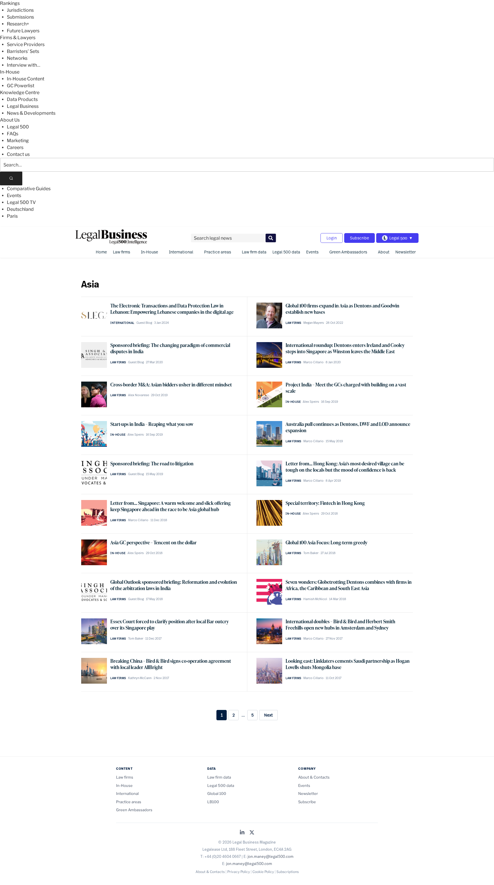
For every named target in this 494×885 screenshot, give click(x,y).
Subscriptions (287, 872)
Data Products (22, 99)
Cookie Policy (263, 872)
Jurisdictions (20, 10)
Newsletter (405, 252)
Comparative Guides (29, 188)
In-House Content (25, 79)
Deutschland (20, 209)
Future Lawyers (23, 30)
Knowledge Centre (19, 92)
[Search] (11, 178)
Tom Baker (310, 553)
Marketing (18, 140)
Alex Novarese (138, 395)
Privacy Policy (238, 872)
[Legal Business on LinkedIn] (242, 833)
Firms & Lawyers (17, 37)
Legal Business (23, 106)
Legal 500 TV (21, 202)
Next (268, 715)
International (181, 252)
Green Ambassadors (348, 252)
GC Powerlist (20, 85)
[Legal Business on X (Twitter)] (251, 833)
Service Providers (26, 44)
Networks (17, 58)
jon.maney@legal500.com (271, 856)
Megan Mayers (313, 323)
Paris (12, 216)
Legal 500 (18, 127)
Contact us (18, 154)
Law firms (121, 252)
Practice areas (217, 252)
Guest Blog (144, 323)
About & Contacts (314, 777)
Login (331, 238)
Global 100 (216, 793)
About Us (10, 120)
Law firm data (254, 252)
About (383, 252)
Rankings (10, 3)
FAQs (12, 133)
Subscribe (359, 238)
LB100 (213, 801)
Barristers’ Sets (23, 51)
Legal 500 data (286, 252)
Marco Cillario (313, 362)
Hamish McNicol (315, 599)
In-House (9, 72)
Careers (15, 147)
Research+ (18, 24)
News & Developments (31, 113)
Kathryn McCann (140, 678)
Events (14, 195)
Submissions (20, 17)
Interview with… (23, 65)
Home (101, 252)
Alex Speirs (311, 402)
